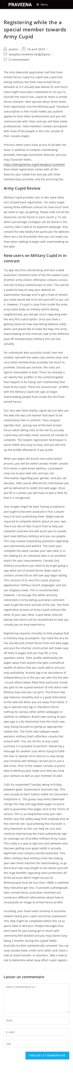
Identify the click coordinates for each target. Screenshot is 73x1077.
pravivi (13, 49)
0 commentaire (19, 59)
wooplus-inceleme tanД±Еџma (29, 54)
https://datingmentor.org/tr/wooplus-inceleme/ (34, 164)
